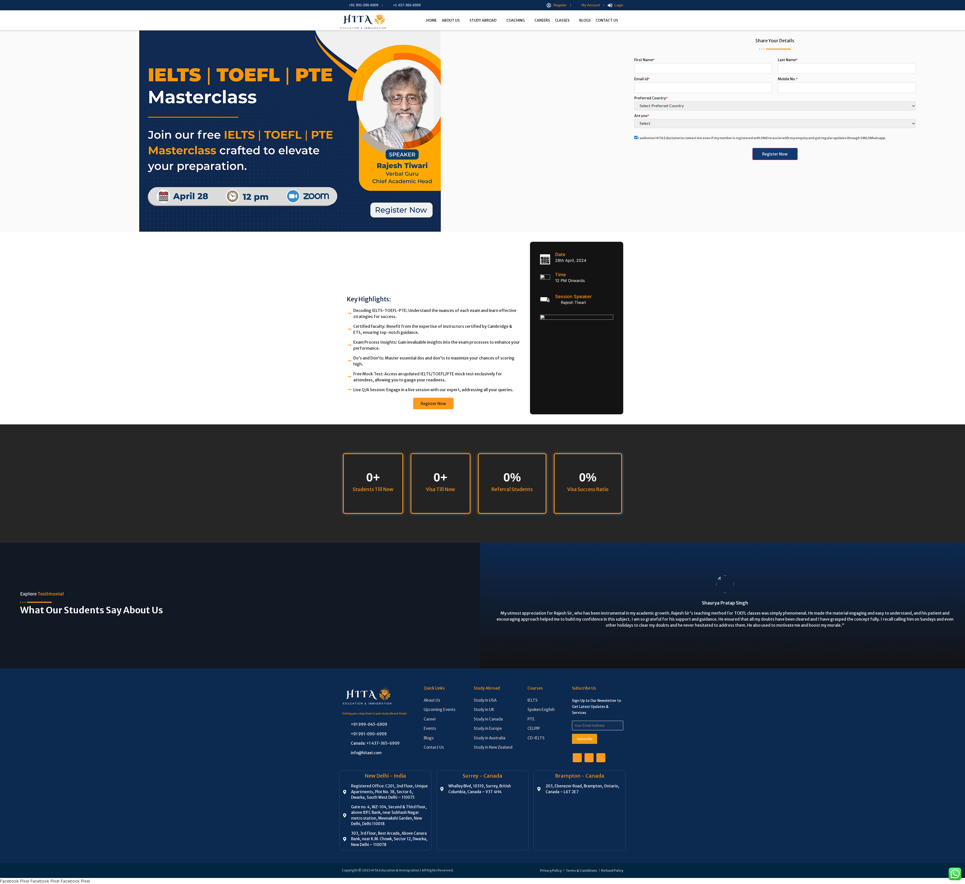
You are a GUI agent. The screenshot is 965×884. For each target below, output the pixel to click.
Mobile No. (788, 79)
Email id (642, 79)
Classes (562, 20)
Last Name (788, 60)
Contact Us (607, 20)
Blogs (585, 20)
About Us (451, 20)
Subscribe (584, 739)
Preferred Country (651, 98)
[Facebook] (577, 757)
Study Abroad (483, 20)
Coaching (515, 20)
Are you (641, 116)
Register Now (433, 403)
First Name (644, 60)
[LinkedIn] (589, 757)
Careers (542, 20)
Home (431, 20)
